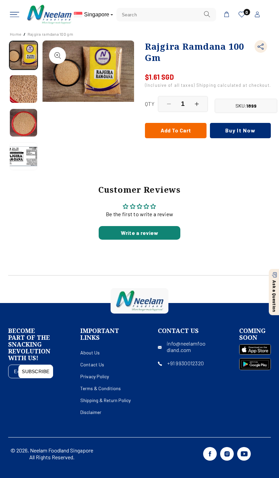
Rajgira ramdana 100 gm (50, 34)
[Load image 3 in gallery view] (24, 123)
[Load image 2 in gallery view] (24, 89)
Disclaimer (90, 412)
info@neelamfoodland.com (186, 346)
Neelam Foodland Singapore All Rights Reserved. (61, 453)
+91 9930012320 (185, 363)
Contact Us (92, 364)
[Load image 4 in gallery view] (24, 156)
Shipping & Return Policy (105, 400)
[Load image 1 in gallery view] (24, 55)
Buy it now (240, 130)
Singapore (97, 14)
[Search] (206, 14)
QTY (149, 103)
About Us (90, 352)
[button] (14, 14)
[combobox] (166, 14)
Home (15, 34)
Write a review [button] (140, 232)
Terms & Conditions (100, 388)
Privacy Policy (94, 376)
